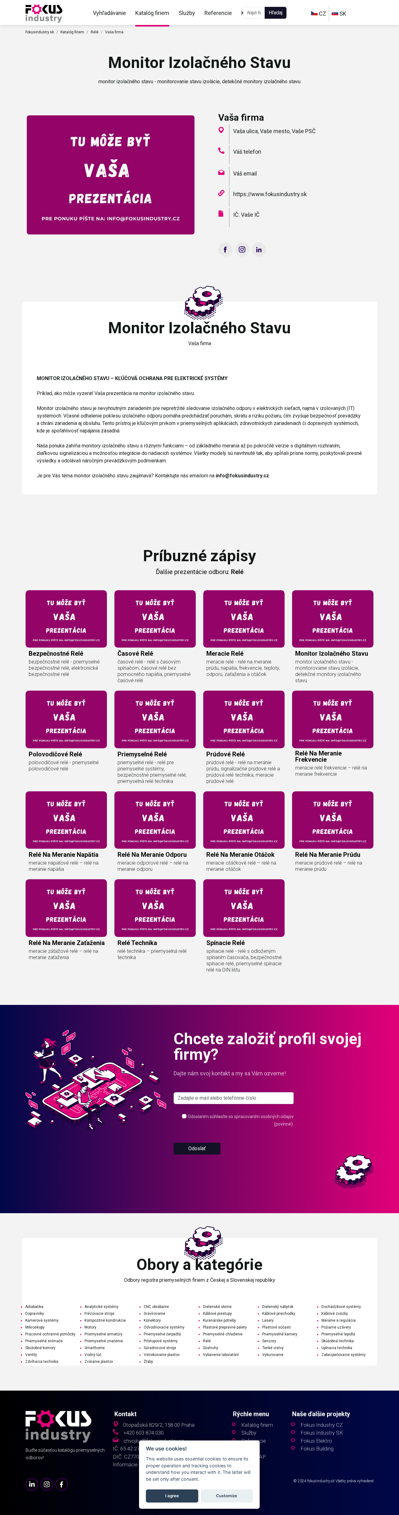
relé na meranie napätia (64, 855)
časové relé (135, 653)
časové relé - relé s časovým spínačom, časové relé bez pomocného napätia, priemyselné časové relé (154, 671)
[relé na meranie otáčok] (244, 820)
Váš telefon (247, 151)
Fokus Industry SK (321, 1432)
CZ (322, 13)
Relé (95, 32)
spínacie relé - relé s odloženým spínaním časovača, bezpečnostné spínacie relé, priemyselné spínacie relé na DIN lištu (244, 960)
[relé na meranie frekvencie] (332, 719)
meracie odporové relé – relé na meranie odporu (153, 866)
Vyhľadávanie (109, 13)
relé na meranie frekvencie (318, 756)
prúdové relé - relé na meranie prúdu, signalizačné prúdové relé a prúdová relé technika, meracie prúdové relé (243, 772)
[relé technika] (155, 908)
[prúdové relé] (244, 719)
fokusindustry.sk (40, 32)
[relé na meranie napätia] (66, 820)
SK (342, 13)
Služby (187, 13)
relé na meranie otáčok (240, 855)
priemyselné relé (142, 754)
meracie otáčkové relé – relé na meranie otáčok (241, 866)
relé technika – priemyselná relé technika (152, 954)
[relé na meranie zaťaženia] (66, 908)
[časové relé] (155, 619)
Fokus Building (317, 1448)
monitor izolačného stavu (331, 653)
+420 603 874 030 (143, 1432)
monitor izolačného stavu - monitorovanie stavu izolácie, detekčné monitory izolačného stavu (328, 671)
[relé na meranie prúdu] (332, 820)
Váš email (245, 173)
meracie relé (224, 653)
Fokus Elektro (316, 1441)
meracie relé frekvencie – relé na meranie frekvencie (331, 771)
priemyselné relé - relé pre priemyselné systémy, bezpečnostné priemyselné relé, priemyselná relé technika (152, 772)
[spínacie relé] (244, 908)
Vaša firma (114, 32)
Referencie (218, 13)
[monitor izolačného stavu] (44, 13)
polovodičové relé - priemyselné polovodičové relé (64, 766)
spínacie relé (225, 943)
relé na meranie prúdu (327, 855)
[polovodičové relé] (66, 719)
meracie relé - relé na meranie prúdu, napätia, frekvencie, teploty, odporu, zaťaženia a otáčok (243, 668)
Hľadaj (275, 13)
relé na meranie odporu (152, 855)
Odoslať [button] (197, 1148)
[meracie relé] (244, 619)
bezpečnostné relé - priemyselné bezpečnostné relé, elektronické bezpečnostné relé (64, 668)
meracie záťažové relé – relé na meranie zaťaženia (63, 954)
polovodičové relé (55, 754)
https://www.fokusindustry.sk (270, 194)
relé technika (137, 943)
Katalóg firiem (152, 13)
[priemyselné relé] (155, 719)
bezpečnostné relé (56, 653)
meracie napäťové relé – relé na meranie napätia (64, 866)
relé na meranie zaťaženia (67, 943)
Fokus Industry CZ (321, 1425)
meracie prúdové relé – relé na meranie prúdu (328, 866)
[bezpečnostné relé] (66, 619)
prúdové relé (225, 754)
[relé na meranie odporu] (155, 820)
